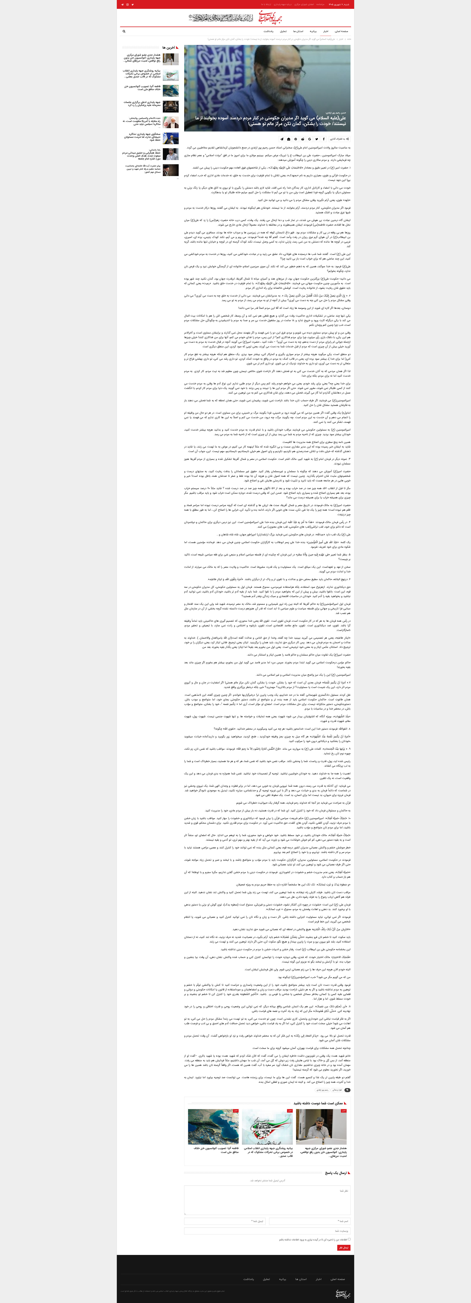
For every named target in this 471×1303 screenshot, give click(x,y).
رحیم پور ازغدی (322, 1090)
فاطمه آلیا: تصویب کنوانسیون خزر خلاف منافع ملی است (142, 87)
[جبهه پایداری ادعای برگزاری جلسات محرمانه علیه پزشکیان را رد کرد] (171, 107)
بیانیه (313, 31)
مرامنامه (320, 4)
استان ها (298, 31)
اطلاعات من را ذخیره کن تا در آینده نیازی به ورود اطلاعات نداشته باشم (313, 1240)
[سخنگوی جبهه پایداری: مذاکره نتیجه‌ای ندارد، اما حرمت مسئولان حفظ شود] (171, 138)
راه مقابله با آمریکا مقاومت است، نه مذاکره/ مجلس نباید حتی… (141, 122)
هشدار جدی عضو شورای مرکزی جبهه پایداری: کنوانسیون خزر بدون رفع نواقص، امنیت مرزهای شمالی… (141, 58)
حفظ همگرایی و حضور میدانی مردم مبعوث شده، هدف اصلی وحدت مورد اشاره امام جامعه (141, 154)
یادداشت (268, 31)
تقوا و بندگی (337, 1090)
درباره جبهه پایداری (283, 4)
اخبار (325, 31)
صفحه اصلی (341, 31)
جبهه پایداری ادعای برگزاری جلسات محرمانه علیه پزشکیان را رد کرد (142, 103)
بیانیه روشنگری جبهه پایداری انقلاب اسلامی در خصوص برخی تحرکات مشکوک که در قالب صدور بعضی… (141, 74)
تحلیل (283, 31)
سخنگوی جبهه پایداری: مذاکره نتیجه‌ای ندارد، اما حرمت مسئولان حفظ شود (142, 137)
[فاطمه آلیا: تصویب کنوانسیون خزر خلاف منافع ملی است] (213, 1127)
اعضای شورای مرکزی (304, 4)
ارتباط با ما (266, 4)
